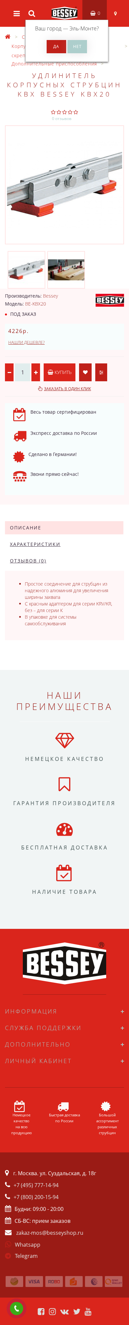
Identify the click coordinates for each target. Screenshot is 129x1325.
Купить (62, 372)
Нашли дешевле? (26, 342)
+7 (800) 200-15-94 (36, 1197)
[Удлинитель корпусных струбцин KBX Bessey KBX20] (64, 184)
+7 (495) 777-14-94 (36, 1185)
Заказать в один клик (67, 389)
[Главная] (8, 37)
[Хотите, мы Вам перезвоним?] (16, 1308)
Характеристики (35, 544)
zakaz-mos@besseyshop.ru (49, 1232)
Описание (25, 527)
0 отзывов (61, 118)
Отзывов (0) (28, 561)
